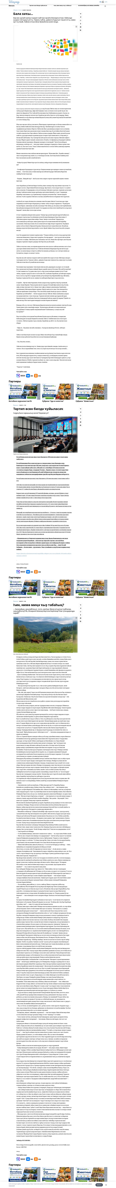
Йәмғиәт (15, 405)
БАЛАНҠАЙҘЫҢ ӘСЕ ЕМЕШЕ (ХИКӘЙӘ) (88, 5)
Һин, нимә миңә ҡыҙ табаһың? (62, 5)
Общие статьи (17, 10)
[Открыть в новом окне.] (20, 375)
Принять (99, 1185)
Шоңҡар (14, 1)
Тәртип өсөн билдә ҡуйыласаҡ (38, 5)
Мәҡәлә (11, 6)
